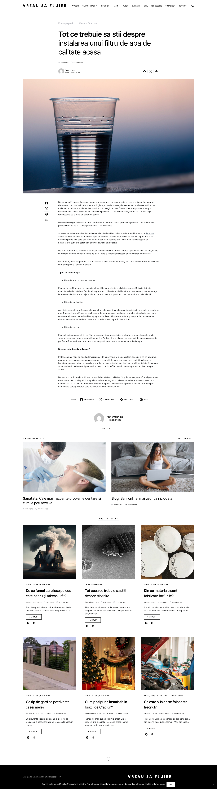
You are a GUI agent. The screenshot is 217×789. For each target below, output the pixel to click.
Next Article (185, 438)
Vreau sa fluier (45, 6)
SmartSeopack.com (53, 777)
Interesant (177, 696)
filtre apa (150, 233)
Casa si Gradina (88, 23)
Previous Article (34, 438)
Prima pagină (65, 23)
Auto (146, 696)
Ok (170, 784)
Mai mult (34, 617)
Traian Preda (70, 70)
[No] (213, 784)
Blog (28, 584)
